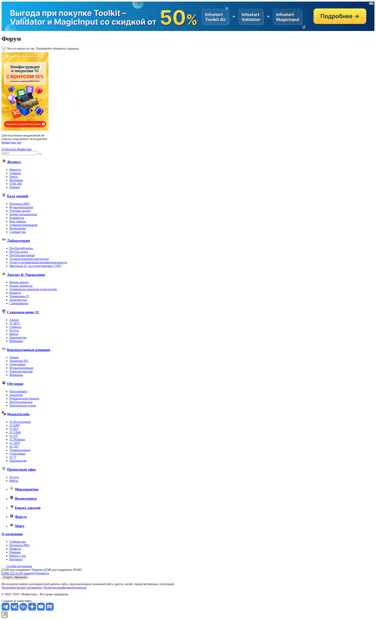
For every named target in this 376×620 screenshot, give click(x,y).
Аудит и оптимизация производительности (38, 262)
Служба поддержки (19, 566)
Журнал (14, 162)
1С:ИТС (14, 323)
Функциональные (21, 207)
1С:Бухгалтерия (20, 421)
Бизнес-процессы (21, 285)
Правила (15, 548)
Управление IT (19, 296)
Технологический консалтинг (29, 258)
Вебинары (16, 341)
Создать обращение (15, 577)
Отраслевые (17, 364)
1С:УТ (13, 436)
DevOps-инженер (21, 402)
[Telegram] (6, 609)
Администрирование (23, 225)
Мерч (19, 526)
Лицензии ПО (18, 360)
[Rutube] (50, 609)
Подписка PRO (19, 203)
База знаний (17, 196)
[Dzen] (32, 609)
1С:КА (13, 429)
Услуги (14, 330)
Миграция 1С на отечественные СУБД (35, 266)
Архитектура (18, 299)
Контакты (16, 559)
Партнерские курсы (22, 405)
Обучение (15, 384)
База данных (17, 221)
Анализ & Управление (26, 275)
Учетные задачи (20, 210)
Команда (15, 292)
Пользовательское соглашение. (22, 587)
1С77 (12, 457)
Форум (21, 517)
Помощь (15, 552)
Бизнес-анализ (19, 282)
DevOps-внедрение (22, 255)
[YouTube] (41, 609)
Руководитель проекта (24, 398)
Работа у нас (17, 555)
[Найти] (40, 154)
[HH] (23, 609)
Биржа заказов (28, 508)
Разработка (16, 217)
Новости (15, 169)
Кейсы (13, 334)
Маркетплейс (18, 414)
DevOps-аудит (18, 251)
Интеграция (17, 228)
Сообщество (17, 232)
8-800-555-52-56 (12, 573)
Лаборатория (18, 241)
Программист (18, 391)
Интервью (16, 180)
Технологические (21, 371)
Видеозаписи (26, 498)
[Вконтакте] (14, 609)
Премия (14, 187)
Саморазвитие (18, 303)
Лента (13, 176)
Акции (14, 319)
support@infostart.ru (36, 573)
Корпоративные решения (28, 350)
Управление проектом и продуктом (33, 289)
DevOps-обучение (21, 248)
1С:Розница (17, 439)
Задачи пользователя (23, 214)
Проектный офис (21, 469)
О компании (12, 534)
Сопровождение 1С (23, 312)
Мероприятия (26, 489)
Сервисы (15, 327)
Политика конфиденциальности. (65, 587)
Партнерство (18, 337)
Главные (15, 173)
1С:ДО (13, 446)
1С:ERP (14, 425)
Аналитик (16, 395)
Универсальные (19, 450)
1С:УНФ (15, 432)
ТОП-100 (15, 183)
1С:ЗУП (14, 443)
